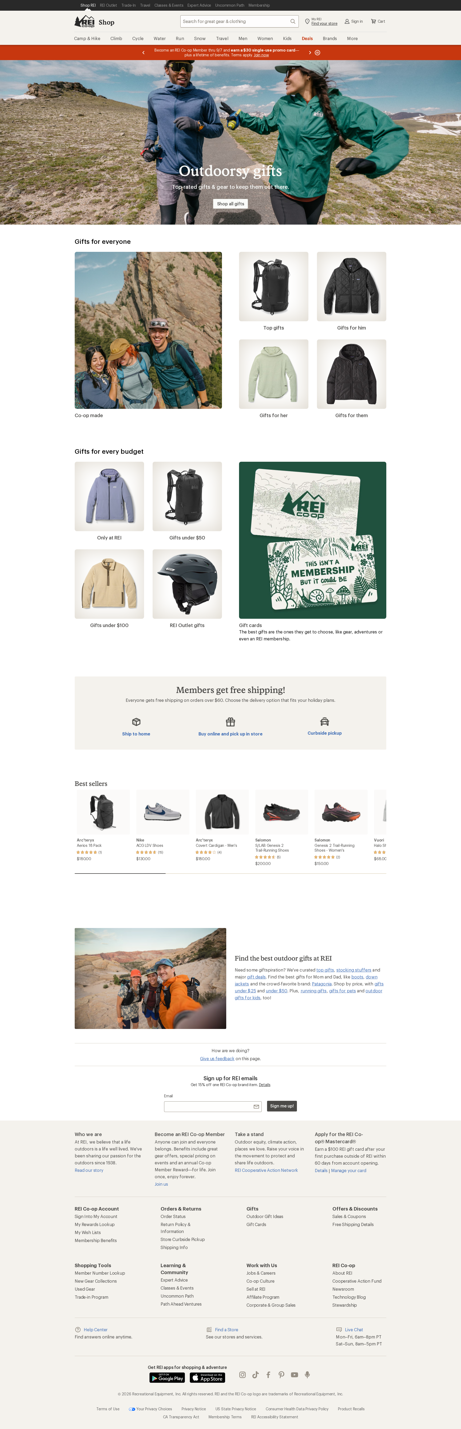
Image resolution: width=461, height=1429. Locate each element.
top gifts (325, 969)
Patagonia (322, 983)
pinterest (281, 1375)
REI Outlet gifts (187, 625)
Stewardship (344, 1305)
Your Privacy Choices (153, 1409)
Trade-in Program (91, 1297)
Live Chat (354, 1329)
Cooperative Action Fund (356, 1281)
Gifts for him (351, 328)
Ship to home (136, 733)
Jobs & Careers (261, 1273)
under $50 (276, 990)
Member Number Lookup (100, 1273)
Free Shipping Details (353, 1224)
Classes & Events (177, 1288)
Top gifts (273, 328)
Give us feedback (217, 1058)
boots (357, 976)
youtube (294, 1375)
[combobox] (239, 21)
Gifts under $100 (109, 625)
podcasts (307, 1375)
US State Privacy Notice (236, 1409)
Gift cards (250, 625)
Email (168, 1096)
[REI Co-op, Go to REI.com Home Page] (84, 21)
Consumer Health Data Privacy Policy (297, 1409)
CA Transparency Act (181, 1417)
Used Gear (85, 1289)
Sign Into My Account (96, 1216)
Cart (381, 21)
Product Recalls (351, 1409)
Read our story (89, 1170)
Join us (161, 1184)
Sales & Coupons (349, 1216)
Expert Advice (174, 1280)
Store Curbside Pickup (183, 1239)
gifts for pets (342, 990)
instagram (242, 1375)
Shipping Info (174, 1247)
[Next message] (310, 52)
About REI (342, 1273)
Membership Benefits (96, 1240)
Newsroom (343, 1289)
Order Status (173, 1216)
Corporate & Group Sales (271, 1305)
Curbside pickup (325, 732)
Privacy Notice (194, 1409)
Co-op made (89, 415)
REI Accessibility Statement (274, 1417)
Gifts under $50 (187, 538)
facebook (268, 1375)
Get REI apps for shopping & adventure (187, 1367)
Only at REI (109, 538)
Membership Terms (225, 1417)
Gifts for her (274, 415)
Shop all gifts (230, 203)
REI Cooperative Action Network (266, 1170)
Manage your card (348, 1170)
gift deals (256, 976)
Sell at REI (256, 1289)
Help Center (96, 1329)
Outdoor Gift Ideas (265, 1216)
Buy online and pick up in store (230, 733)
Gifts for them (351, 415)
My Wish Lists (88, 1232)
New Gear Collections (96, 1281)
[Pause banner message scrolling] (317, 52)
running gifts (314, 990)
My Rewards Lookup (95, 1224)
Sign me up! (282, 1106)
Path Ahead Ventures (181, 1304)
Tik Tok (255, 1375)
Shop (106, 22)
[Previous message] (143, 52)
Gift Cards (256, 1224)
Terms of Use (107, 1409)
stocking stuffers (353, 969)
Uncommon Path (177, 1296)
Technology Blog (349, 1297)
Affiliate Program (263, 1297)
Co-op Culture (261, 1281)
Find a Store (226, 1329)
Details (265, 1085)
